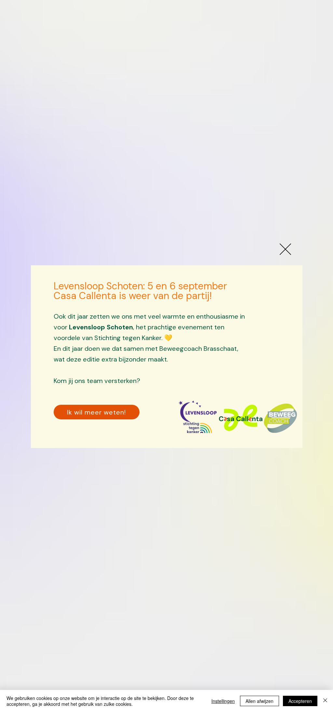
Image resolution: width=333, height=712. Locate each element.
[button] (285, 249)
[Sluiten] (325, 701)
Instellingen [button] (223, 701)
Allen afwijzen (259, 701)
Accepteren (300, 701)
